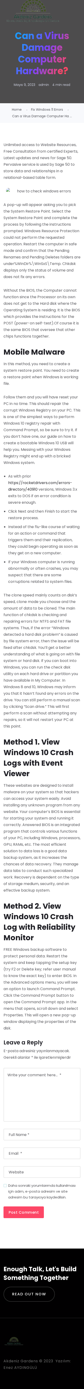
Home (17, 109)
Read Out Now (29, 1294)
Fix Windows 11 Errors (47, 109)
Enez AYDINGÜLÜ (20, 1367)
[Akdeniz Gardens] (33, 12)
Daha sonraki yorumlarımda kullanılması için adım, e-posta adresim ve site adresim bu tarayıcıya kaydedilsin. (42, 1191)
